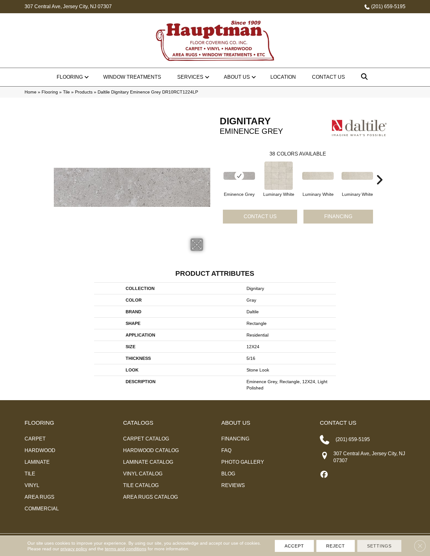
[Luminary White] (278, 175)
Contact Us (328, 77)
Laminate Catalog (148, 462)
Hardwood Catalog (151, 450)
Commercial (42, 508)
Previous (216, 170)
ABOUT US (235, 423)
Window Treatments (132, 77)
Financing (338, 216)
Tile (66, 92)
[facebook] (324, 475)
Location (283, 77)
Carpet (35, 438)
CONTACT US (338, 423)
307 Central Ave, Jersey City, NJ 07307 (68, 6)
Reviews (233, 485)
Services (190, 77)
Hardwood (40, 450)
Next (379, 170)
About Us (237, 77)
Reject (335, 545)
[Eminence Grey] (239, 175)
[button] (86, 77)
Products (84, 92)
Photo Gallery (242, 462)
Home (31, 92)
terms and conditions (125, 548)
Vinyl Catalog (142, 473)
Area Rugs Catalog (150, 497)
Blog (228, 473)
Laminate (37, 462)
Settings (379, 545)
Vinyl (32, 485)
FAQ (226, 450)
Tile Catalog (141, 485)
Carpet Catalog (146, 438)
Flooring (70, 77)
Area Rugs (39, 497)
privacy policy (73, 548)
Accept (294, 545)
